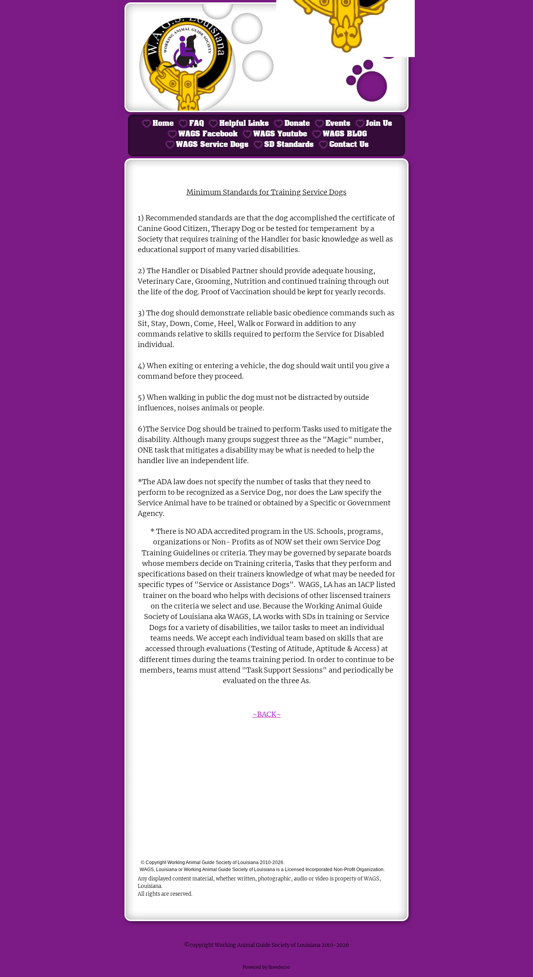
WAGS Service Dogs (212, 145)
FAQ (196, 124)
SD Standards (289, 145)
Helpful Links (244, 124)
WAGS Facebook (208, 134)
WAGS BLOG (345, 134)
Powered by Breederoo (266, 967)
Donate (297, 124)
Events (337, 124)
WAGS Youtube (280, 134)
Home (163, 124)
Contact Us (349, 145)
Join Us (379, 124)
